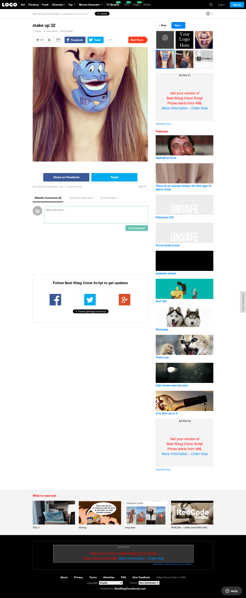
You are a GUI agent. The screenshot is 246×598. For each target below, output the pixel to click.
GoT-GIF (161, 301)
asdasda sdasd (166, 273)
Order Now (199, 107)
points (37, 31)
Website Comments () (48, 198)
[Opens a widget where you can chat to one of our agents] (231, 591)
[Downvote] (49, 40)
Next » (178, 25)
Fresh (45, 4)
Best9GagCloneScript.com (130, 588)
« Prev (162, 25)
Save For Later (58, 40)
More (110, 40)
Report (142, 186)
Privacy (78, 577)
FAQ (123, 577)
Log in (221, 4)
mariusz (52, 186)
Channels (57, 4)
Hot (23, 4)
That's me (162, 357)
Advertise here (163, 123)
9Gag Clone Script (9, 4)
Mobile (147, 4)
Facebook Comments (81, 198)
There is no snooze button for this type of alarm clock (183, 187)
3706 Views (66, 31)
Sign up (237, 4)
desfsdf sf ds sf (166, 157)
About (63, 577)
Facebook (77, 40)
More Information (175, 107)
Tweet (97, 40)
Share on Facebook (66, 177)
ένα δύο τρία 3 (166, 413)
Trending (33, 4)
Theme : (134, 583)
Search (211, 4)
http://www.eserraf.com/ (172, 385)
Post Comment (137, 228)
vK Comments (108, 198)
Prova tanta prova (168, 245)
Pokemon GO (165, 217)
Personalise (209, 14)
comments (51, 31)
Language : (93, 583)
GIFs (127, 4)
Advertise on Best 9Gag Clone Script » (173, 564)
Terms (93, 577)
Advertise (108, 577)
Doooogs (162, 329)
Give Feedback (141, 577)
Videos (136, 4)
